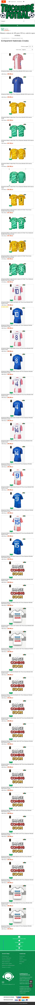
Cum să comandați (6, 959)
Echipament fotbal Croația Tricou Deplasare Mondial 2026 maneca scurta (17, 94)
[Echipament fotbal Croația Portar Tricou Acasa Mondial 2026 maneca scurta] (17, 107)
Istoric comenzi (23, 959)
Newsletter (22, 961)
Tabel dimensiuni (6, 961)
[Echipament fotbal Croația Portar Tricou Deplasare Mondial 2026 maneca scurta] (17, 130)
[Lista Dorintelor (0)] (23, 1)
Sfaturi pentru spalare (7, 963)
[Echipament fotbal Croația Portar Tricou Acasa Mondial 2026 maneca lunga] (17, 154)
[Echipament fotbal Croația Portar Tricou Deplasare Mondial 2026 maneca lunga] (17, 177)
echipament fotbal (24, 981)
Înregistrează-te (13, 1)
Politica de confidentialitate (8, 965)
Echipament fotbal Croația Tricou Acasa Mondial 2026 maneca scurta (16, 71)
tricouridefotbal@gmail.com (8, 984)
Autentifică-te (19, 1)
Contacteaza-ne (5, 956)
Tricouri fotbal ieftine (23, 1003)
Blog (21, 963)
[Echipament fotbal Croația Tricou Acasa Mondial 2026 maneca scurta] (17, 61)
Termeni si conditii (6, 967)
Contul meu (22, 956)
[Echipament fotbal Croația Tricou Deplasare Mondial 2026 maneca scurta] (17, 84)
